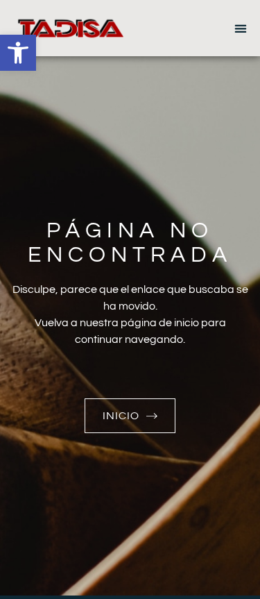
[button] (18, 53)
